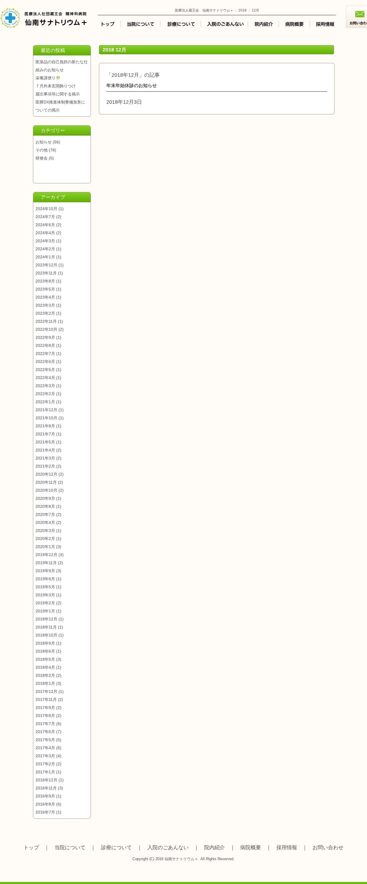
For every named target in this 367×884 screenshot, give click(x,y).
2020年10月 (46, 490)
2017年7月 (45, 723)
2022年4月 (45, 377)
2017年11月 (46, 699)
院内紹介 (214, 847)
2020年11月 (46, 482)
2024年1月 (45, 257)
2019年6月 (45, 578)
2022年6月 (45, 361)
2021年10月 (46, 418)
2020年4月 (45, 522)
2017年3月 (45, 756)
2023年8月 (45, 281)
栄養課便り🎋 (48, 78)
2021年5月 (45, 442)
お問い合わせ (328, 847)
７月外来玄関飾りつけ (56, 86)
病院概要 (250, 847)
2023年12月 (46, 265)
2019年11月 (46, 562)
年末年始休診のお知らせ (131, 85)
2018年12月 (46, 619)
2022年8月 (45, 345)
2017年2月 (45, 764)
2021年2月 (45, 466)
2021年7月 (45, 434)
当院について (69, 847)
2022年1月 (45, 401)
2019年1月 (45, 611)
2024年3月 (45, 241)
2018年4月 (45, 667)
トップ (31, 847)
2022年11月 (46, 321)
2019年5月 (45, 587)
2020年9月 (45, 498)
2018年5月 (45, 659)
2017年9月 (45, 707)
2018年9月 (45, 643)
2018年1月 (45, 683)
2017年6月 (45, 731)
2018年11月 (46, 627)
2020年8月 (45, 506)
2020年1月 (45, 546)
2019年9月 (45, 570)
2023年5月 (45, 289)
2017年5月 (45, 739)
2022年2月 (45, 393)
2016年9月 (45, 796)
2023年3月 (45, 305)
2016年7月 (45, 812)
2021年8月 (45, 426)
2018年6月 (45, 651)
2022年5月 (45, 369)
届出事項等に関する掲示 (58, 94)
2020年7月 (45, 514)
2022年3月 (45, 385)
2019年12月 (46, 554)
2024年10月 (46, 208)
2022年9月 (45, 337)
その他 (42, 150)
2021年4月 (45, 450)
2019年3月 (45, 595)
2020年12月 (46, 474)
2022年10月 (46, 329)
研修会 (42, 158)
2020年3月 (45, 530)
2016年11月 (46, 788)
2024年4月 (45, 232)
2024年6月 (45, 224)
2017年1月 (45, 772)
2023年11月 (46, 273)
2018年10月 (46, 635)
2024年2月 (45, 249)
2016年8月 (45, 804)
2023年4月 (45, 297)
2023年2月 (45, 313)
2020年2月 (45, 538)
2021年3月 (45, 458)
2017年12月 (46, 691)
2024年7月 (45, 216)
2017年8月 (45, 715)
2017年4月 (45, 747)
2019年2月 (45, 603)
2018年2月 (45, 675)
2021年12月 (46, 410)
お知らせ (44, 142)
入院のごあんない (168, 847)
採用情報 (286, 847)
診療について (116, 847)
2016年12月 (46, 780)
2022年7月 (45, 353)
